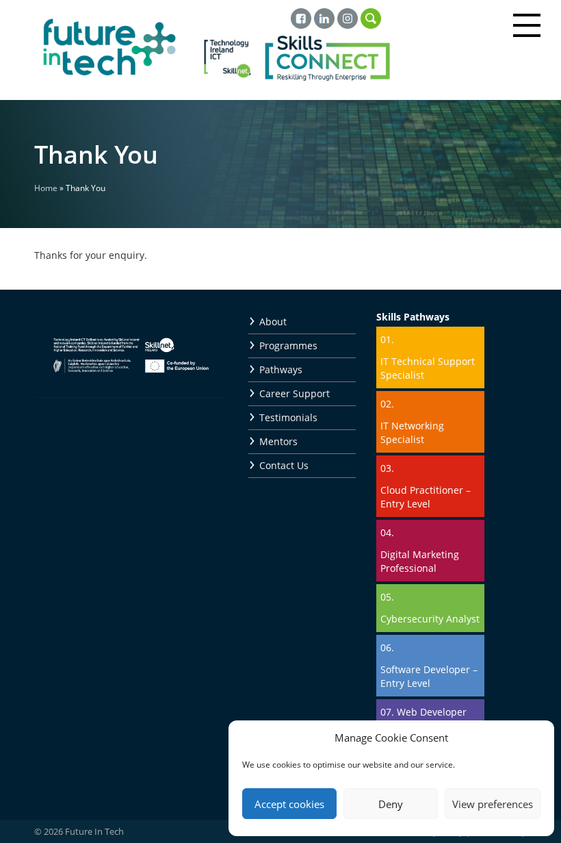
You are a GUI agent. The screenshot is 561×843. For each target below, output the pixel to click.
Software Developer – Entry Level (429, 676)
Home (45, 187)
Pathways (280, 369)
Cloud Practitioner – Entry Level (425, 496)
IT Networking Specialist (412, 432)
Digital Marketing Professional (419, 561)
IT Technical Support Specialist (427, 368)
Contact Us (284, 465)
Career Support (294, 393)
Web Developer (432, 711)
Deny (390, 804)
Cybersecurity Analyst (430, 618)
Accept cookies (289, 804)
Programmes (288, 345)
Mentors (278, 441)
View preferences (492, 804)
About (273, 321)
